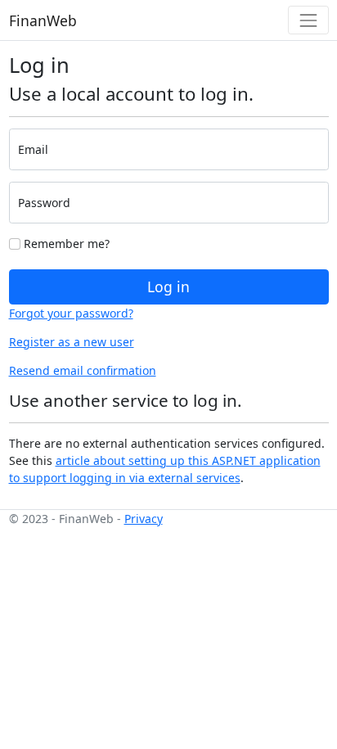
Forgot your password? (71, 313)
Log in (168, 286)
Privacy (143, 518)
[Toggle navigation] (308, 20)
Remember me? (65, 243)
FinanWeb (43, 20)
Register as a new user (71, 342)
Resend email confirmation (82, 370)
